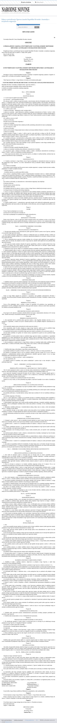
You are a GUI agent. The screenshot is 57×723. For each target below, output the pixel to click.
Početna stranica (39, 2)
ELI (37, 720)
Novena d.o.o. (8, 722)
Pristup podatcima (29, 720)
